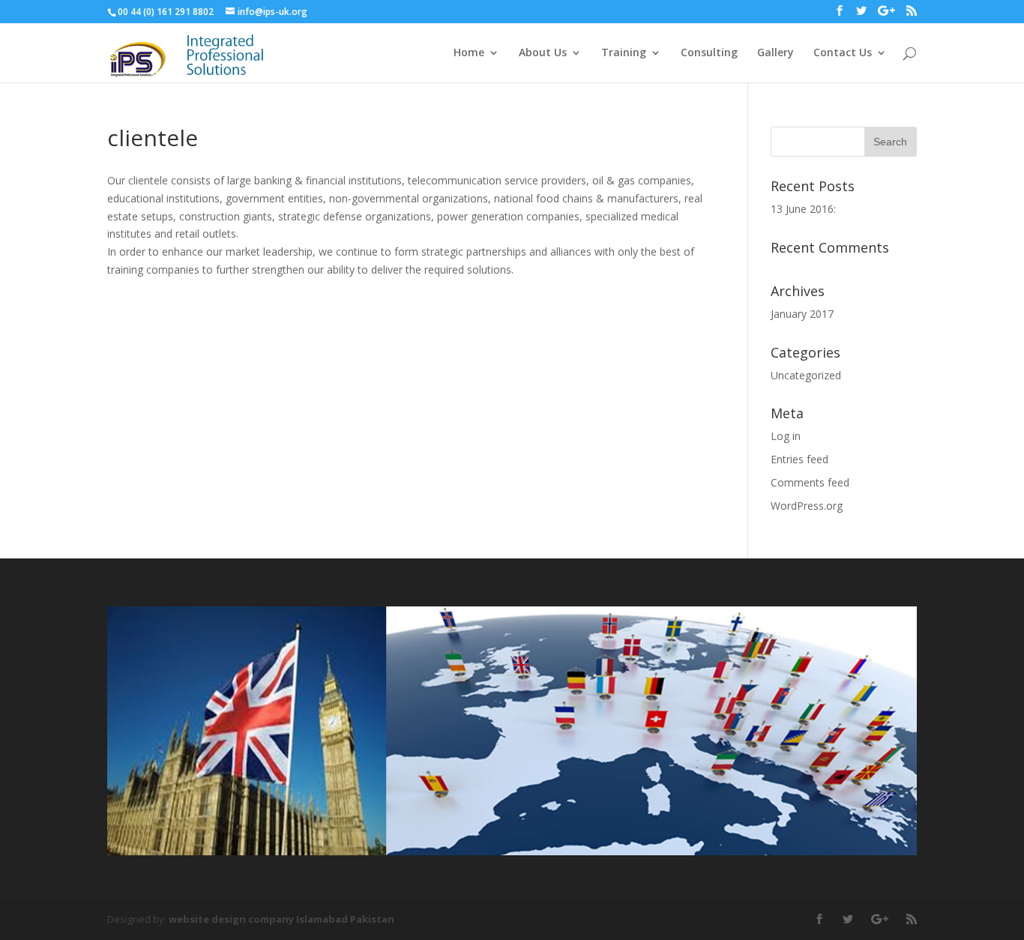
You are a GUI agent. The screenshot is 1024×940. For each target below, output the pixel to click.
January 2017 (802, 314)
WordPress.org (807, 505)
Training (623, 53)
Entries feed (799, 459)
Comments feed (810, 482)
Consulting (709, 53)
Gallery (775, 53)
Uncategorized (806, 375)
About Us (543, 53)
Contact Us (842, 53)
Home (469, 53)
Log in (786, 436)
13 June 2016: (803, 209)
